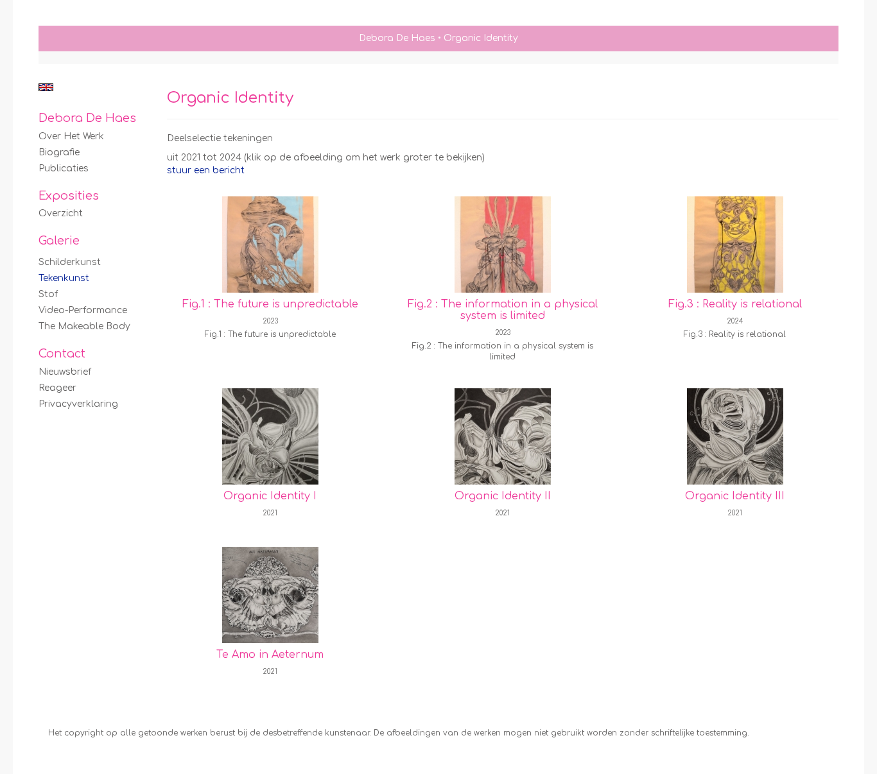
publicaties (64, 168)
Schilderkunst (70, 262)
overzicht (61, 213)
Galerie (59, 240)
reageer (57, 388)
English (46, 87)
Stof (48, 294)
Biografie (59, 152)
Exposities (69, 195)
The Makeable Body (84, 326)
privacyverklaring (78, 404)
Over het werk (71, 136)
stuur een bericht (206, 170)
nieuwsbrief (65, 372)
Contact (62, 353)
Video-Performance (83, 310)
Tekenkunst (64, 278)
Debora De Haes (397, 38)
